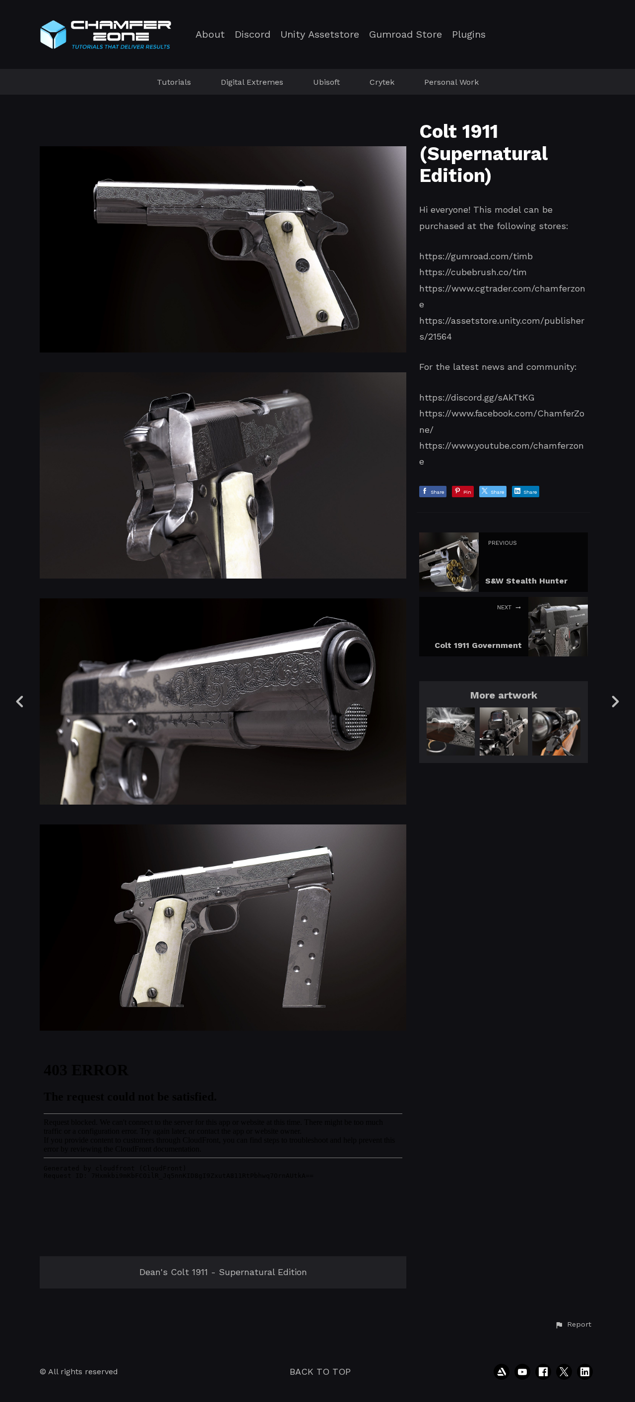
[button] (573, 1324)
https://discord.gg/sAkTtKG (477, 397)
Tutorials (174, 82)
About (210, 34)
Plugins (469, 34)
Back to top (320, 1371)
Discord (252, 34)
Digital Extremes (252, 82)
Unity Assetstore (319, 34)
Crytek (382, 82)
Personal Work (451, 82)
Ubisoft (326, 82)
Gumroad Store (405, 34)
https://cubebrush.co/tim (473, 272)
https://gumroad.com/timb (476, 256)
